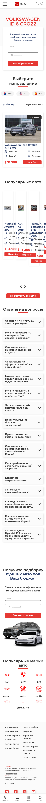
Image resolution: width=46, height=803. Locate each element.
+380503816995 (37, 3)
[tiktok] (16, 791)
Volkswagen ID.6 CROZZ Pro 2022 (20, 147)
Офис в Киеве (30, 757)
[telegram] (7, 791)
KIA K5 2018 (21, 226)
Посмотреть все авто (23, 295)
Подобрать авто (23, 63)
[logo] (21, 4)
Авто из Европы (30, 746)
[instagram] (24, 791)
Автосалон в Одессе (29, 752)
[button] (5, 4)
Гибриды (27, 731)
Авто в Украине (12, 735)
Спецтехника (11, 731)
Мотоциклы (28, 742)
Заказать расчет (23, 615)
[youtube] (33, 791)
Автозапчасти (11, 727)
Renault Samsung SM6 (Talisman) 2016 (37, 229)
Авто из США (11, 740)
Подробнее (32, 162)
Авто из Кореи (12, 748)
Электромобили (30, 727)
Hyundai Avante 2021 (10, 226)
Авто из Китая (12, 744)
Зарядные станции (28, 736)
